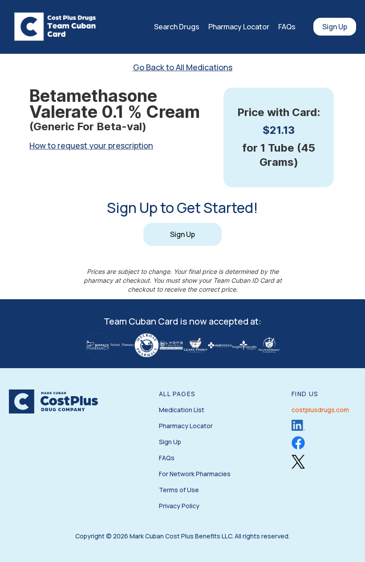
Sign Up (334, 27)
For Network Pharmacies (195, 474)
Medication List (181, 409)
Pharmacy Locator (238, 27)
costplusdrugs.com (320, 409)
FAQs (287, 27)
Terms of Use (179, 490)
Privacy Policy (179, 506)
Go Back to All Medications (182, 67)
